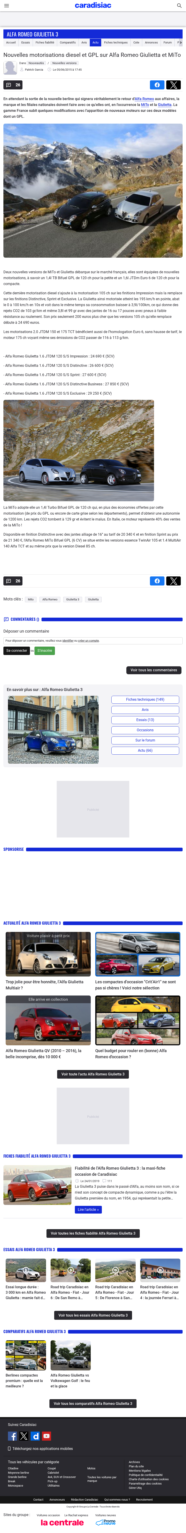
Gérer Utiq (135, 1488)
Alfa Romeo (144, 99)
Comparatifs (68, 42)
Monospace (15, 1485)
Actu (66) (145, 750)
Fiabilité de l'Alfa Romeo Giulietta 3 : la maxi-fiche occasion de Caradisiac (120, 1171)
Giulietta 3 (72, 599)
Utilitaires (54, 1485)
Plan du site (136, 1466)
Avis (84, 42)
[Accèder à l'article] (48, 954)
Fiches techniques (116, 42)
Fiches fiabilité (45, 42)
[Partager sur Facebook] (158, 83)
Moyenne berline (18, 1472)
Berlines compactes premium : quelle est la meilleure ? (24, 1380)
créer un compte (88, 640)
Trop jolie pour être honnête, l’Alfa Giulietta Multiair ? (44, 984)
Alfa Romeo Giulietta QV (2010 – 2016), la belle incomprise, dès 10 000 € (43, 1053)
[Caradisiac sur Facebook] (13, 1437)
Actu (95, 42)
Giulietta (164, 105)
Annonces (151, 42)
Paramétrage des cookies (145, 1483)
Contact (38, 1499)
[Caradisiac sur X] (24, 1437)
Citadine (13, 1468)
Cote (136, 42)
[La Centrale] (62, 1526)
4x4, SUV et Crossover (62, 1477)
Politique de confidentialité (146, 1475)
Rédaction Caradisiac (84, 1499)
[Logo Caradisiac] (93, 9)
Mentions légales (140, 1470)
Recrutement (144, 1499)
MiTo (145, 105)
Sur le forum (145, 740)
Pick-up (52, 1481)
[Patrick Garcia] (10, 73)
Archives (134, 1462)
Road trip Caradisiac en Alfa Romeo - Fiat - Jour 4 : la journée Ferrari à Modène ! (159, 1293)
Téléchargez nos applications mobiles (42, 1449)
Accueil (11, 42)
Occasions (145, 730)
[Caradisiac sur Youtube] (46, 1437)
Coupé (52, 1468)
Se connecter (16, 650)
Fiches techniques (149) (145, 699)
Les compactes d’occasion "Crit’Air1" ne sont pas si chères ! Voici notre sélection (135, 984)
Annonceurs (57, 1499)
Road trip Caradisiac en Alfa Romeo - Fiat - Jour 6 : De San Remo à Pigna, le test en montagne (70, 1293)
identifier (67, 640)
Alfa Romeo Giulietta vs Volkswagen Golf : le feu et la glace (70, 1380)
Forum (168, 42)
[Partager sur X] (174, 83)
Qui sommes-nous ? (117, 1499)
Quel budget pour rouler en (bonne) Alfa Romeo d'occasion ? (131, 1053)
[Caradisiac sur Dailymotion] (36, 1437)
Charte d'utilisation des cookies (149, 1479)
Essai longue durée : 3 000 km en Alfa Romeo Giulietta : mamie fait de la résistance (26, 1293)
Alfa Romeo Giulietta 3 (32, 34)
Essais (25, 42)
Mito (31, 599)
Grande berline (17, 1477)
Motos (91, 1468)
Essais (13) (145, 720)
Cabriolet (53, 1472)
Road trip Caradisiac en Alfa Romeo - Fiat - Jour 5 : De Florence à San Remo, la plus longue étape (114, 1293)
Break (11, 1481)
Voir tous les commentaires (154, 670)
